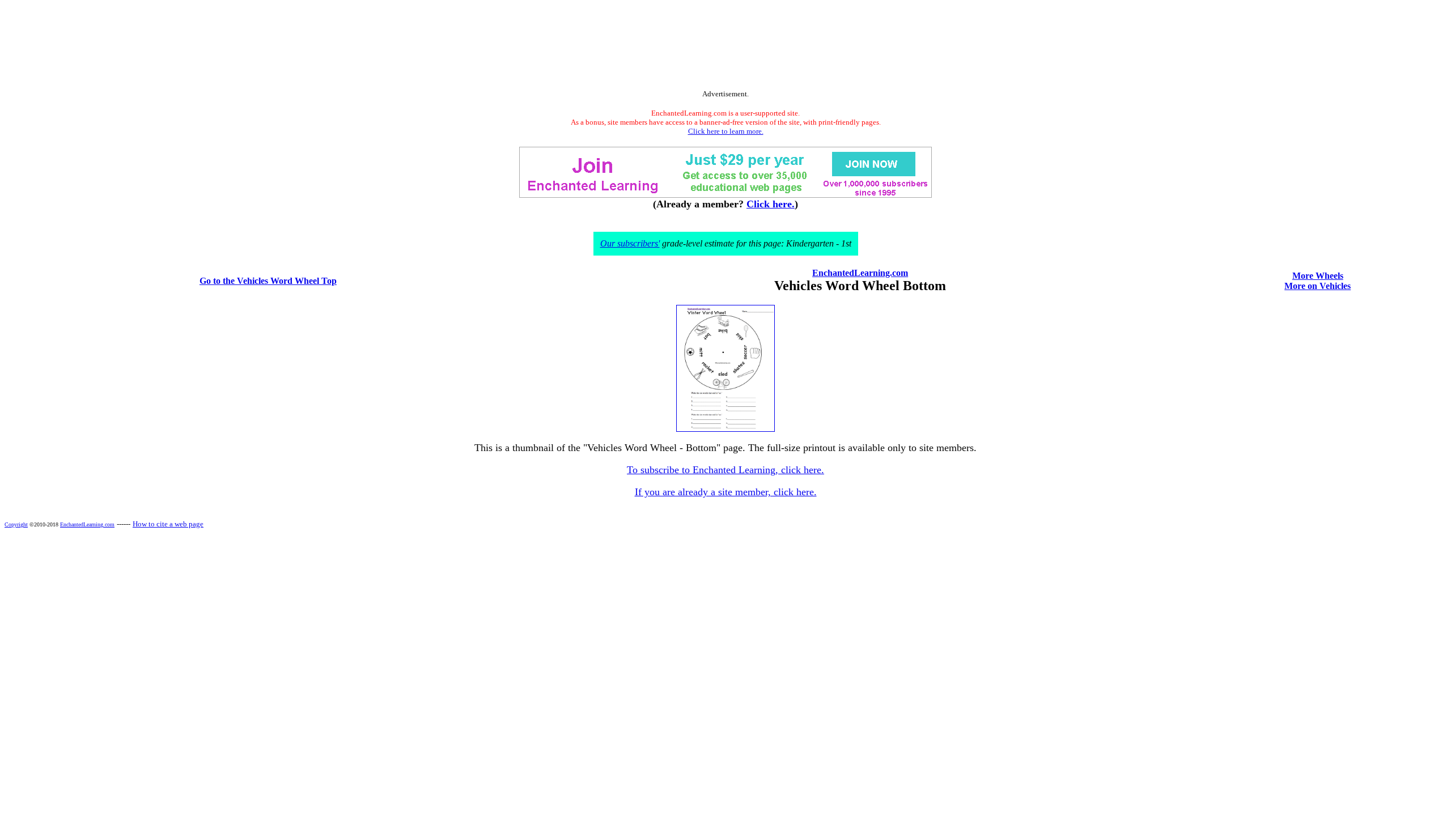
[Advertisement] (725, 47)
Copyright (16, 524)
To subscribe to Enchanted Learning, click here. (725, 469)
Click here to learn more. (725, 131)
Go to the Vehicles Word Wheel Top (268, 281)
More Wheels (1317, 275)
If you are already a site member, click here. (726, 492)
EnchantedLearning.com (860, 273)
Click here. (770, 204)
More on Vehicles (1317, 286)
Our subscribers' (630, 243)
